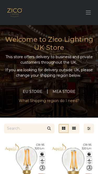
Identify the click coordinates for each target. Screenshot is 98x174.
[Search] (49, 128)
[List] (73, 128)
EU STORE (32, 91)
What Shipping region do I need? (49, 100)
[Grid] (63, 128)
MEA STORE (64, 91)
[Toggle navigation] (88, 13)
